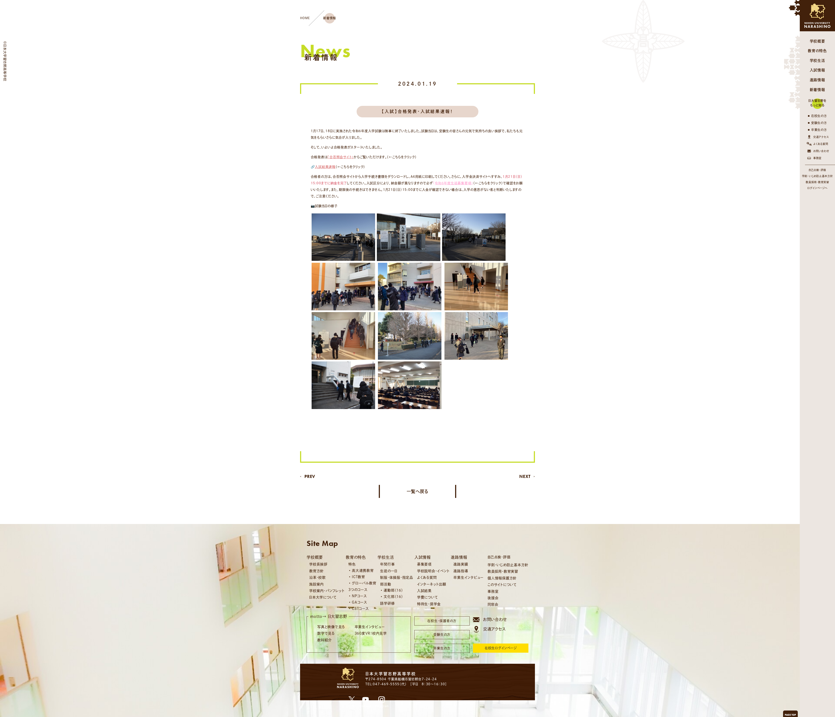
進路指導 (460, 571)
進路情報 (817, 80)
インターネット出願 (431, 584)
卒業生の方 (819, 129)
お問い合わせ (821, 151)
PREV (309, 476)
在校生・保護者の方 (441, 620)
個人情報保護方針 (502, 578)
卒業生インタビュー (468, 577)
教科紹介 (324, 640)
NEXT (525, 476)
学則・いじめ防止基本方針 (817, 176)
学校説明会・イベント (433, 571)
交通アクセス (821, 137)
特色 (352, 564)
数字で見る (326, 633)
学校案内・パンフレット (326, 590)
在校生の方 (819, 115)
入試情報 (817, 70)
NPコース (359, 596)
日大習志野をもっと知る (817, 103)
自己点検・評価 (817, 170)
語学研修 (387, 603)
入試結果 (424, 590)
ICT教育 (358, 577)
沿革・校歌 (317, 577)
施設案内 (316, 584)
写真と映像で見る (331, 627)
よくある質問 (820, 144)
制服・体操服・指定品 (396, 577)
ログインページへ (817, 188)
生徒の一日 (388, 571)
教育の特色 (817, 51)
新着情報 (817, 89)
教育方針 (316, 571)
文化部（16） (393, 596)
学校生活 (817, 60)
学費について (427, 597)
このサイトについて (502, 584)
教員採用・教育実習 (817, 182)
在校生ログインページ (501, 648)
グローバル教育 (364, 583)
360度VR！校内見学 (371, 633)
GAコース (359, 602)
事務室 (817, 158)
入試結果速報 (325, 166)
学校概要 (817, 41)
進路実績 (460, 564)
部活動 (385, 584)
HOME (305, 18)
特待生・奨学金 (429, 604)
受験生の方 (819, 122)
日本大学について (323, 597)
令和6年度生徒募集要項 (453, 183)
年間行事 (387, 564)
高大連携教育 (363, 570)
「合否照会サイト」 (340, 157)
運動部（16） (393, 590)
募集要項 (424, 564)
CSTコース (360, 608)
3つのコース (357, 589)
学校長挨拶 (318, 564)
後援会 (493, 598)
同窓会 (493, 604)
